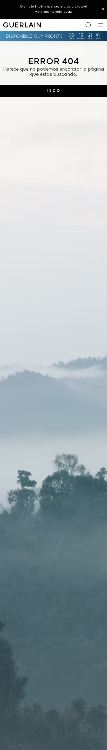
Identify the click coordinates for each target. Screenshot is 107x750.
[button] (103, 9)
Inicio (53, 91)
